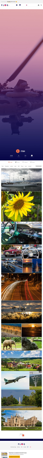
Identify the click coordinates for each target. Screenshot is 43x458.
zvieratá (29, 166)
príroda (11, 166)
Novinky (18, 447)
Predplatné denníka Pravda (14, 456)
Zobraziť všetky (38, 166)
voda (26, 166)
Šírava (22, 166)
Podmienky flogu (13, 447)
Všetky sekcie (13, 1)
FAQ (21, 447)
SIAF (18, 166)
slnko (15, 166)
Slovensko (7, 166)
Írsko (2, 166)
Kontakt (25, 447)
